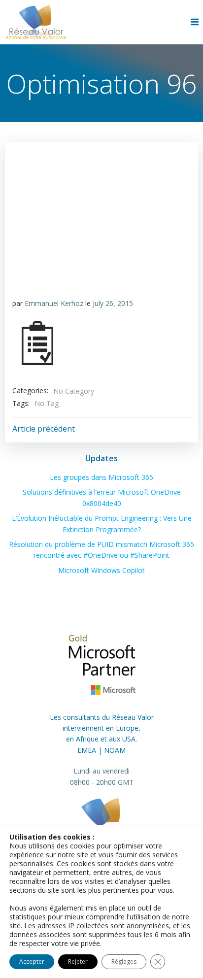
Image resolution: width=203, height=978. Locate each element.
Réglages (123, 961)
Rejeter (78, 961)
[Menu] (195, 22)
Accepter (31, 961)
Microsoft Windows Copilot (101, 570)
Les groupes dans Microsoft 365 (101, 477)
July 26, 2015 (113, 303)
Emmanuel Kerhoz (54, 303)
